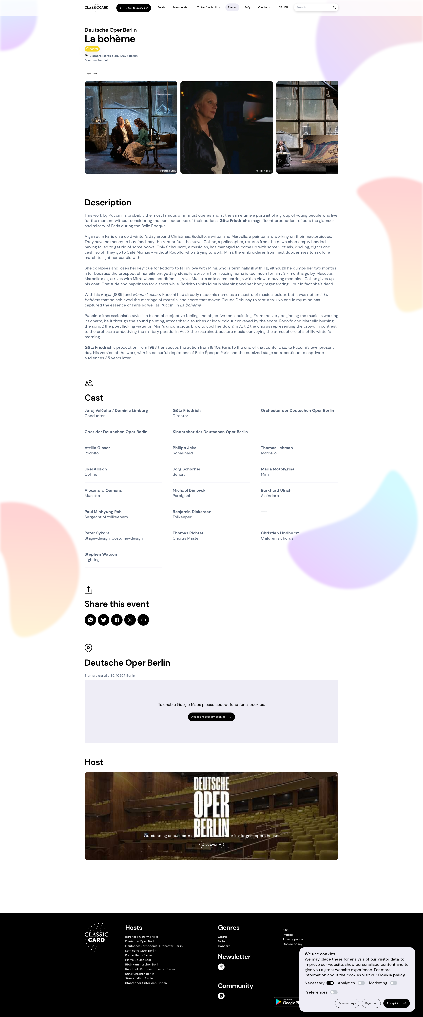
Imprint (288, 935)
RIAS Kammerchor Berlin (142, 964)
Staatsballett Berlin (139, 978)
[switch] (330, 983)
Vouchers (264, 7)
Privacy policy (293, 939)
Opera (222, 937)
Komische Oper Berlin (140, 951)
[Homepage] (96, 8)
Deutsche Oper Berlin (140, 941)
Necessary (315, 982)
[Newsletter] (222, 966)
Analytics (346, 982)
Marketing (378, 982)
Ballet (222, 941)
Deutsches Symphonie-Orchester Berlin (154, 946)
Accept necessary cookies (208, 716)
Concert (224, 946)
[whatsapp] (90, 620)
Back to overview (137, 8)
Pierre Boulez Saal (138, 960)
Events (232, 7)
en (286, 7)
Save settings (347, 1003)
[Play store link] (289, 1001)
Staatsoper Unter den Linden (146, 983)
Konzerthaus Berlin (138, 955)
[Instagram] (222, 996)
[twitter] (103, 620)
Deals (161, 7)
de (280, 7)
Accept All (393, 1003)
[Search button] (334, 7)
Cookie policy (293, 944)
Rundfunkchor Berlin (139, 974)
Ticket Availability (208, 7)
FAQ (247, 7)
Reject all (371, 1003)
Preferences (316, 992)
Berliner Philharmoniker (141, 937)
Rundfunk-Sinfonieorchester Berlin (150, 969)
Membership (181, 7)
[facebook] (117, 620)
